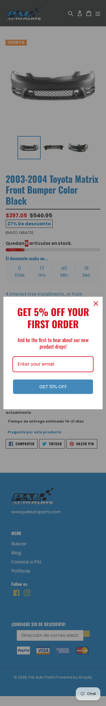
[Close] (96, 303)
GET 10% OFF (53, 386)
